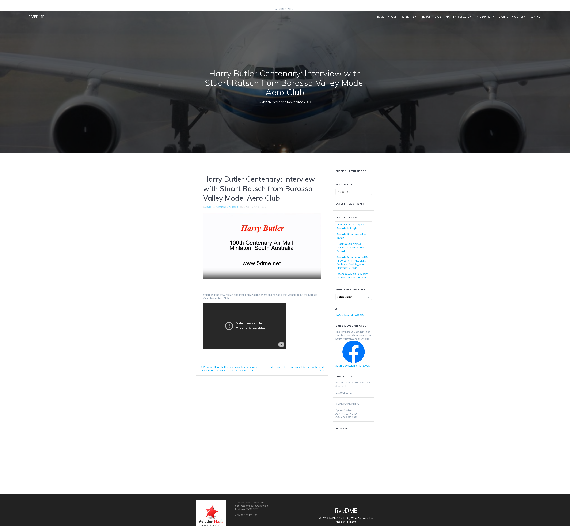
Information (484, 16)
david (208, 206)
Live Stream (441, 16)
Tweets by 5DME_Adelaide (350, 314)
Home (380, 16)
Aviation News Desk (227, 206)
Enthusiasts (461, 16)
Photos (425, 16)
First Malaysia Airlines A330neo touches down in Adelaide (351, 247)
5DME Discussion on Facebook (352, 365)
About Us (518, 16)
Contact (536, 16)
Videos (392, 16)
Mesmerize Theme (346, 521)
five (36, 17)
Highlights (407, 16)
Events (503, 16)
